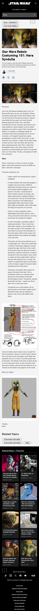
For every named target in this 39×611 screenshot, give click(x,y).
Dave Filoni (12, 71)
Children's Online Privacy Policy (19, 594)
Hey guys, (5, 106)
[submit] (36, 3)
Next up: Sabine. (8, 372)
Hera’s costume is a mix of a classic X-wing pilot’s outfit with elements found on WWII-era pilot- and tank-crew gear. (18, 165)
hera (27, 443)
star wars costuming (12, 443)
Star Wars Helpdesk (19, 603)
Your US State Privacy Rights (19, 597)
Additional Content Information (19, 588)
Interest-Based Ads (19, 606)
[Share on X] (8, 77)
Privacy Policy (19, 591)
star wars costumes (12, 439)
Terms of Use (19, 585)
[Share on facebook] (3, 77)
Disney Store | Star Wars (19, 600)
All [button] (6, 15)
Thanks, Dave (5, 425)
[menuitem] (3, 3)
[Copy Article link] (13, 77)
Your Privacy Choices (19, 609)
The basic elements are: (10, 172)
